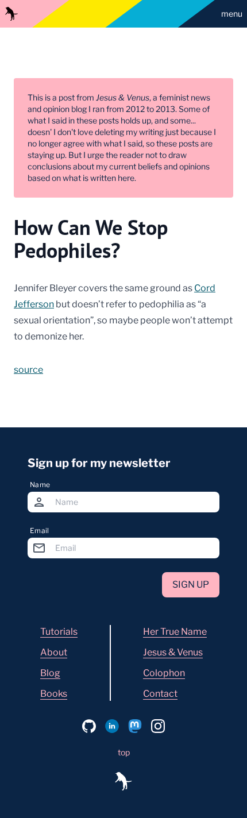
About (53, 652)
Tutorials (59, 631)
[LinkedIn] (112, 726)
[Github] (89, 726)
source (28, 369)
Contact (160, 693)
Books (53, 693)
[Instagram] (158, 726)
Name (40, 484)
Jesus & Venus (173, 652)
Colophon (164, 672)
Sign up (190, 584)
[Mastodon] (135, 726)
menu (231, 13)
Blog (50, 672)
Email (39, 530)
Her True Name (175, 631)
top (124, 752)
